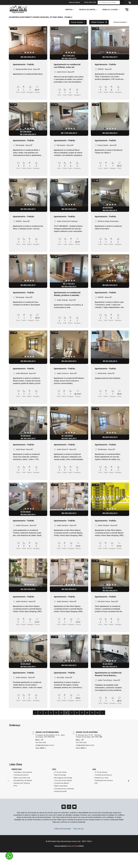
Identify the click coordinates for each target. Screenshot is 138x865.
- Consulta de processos (103, 775)
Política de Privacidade (62, 829)
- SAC (96, 783)
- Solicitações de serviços (103, 780)
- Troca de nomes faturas (62, 780)
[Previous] (12, 40)
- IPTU (15, 786)
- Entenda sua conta (101, 778)
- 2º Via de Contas (60, 772)
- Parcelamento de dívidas (22, 780)
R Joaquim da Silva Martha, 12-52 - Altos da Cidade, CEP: (50, 736)
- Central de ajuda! (60, 791)
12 (97, 713)
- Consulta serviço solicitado (63, 789)
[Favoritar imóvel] (44, 28)
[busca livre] (121, 2)
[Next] (43, 40)
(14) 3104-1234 (40, 742)
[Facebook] (63, 807)
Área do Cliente (74, 2)
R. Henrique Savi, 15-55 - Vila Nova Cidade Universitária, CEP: (89, 736)
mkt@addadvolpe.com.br (44, 745)
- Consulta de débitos (61, 783)
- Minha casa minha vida (21, 778)
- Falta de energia (59, 775)
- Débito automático (60, 786)
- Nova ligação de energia (62, 778)
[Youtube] (74, 807)
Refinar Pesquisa (97, 22)
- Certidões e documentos (22, 772)
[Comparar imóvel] (44, 32)
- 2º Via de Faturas (100, 772)
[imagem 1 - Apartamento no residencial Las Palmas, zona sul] (69, 40)
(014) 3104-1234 (90, 2)
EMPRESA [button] (69, 9)
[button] (129, 2)
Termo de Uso (78, 829)
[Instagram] (69, 807)
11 (92, 713)
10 (87, 713)
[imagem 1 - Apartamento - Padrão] (28, 40)
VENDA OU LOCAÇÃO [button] (110, 9)
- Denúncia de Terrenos (21, 783)
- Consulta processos (20, 775)
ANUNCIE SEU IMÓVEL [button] (87, 9)
